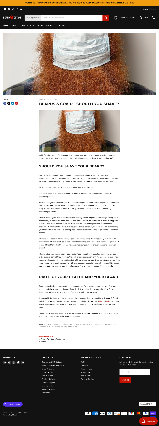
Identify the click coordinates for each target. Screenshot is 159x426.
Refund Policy (86, 372)
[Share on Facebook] (4, 103)
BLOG (40, 25)
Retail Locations (48, 372)
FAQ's (83, 362)
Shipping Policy (87, 369)
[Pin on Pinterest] (16, 103)
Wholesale (46, 393)
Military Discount (48, 389)
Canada (148, 9)
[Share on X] (8, 103)
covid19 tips (55, 326)
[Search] (105, 18)
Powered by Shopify (10, 415)
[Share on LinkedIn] (12, 103)
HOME (5, 25)
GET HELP (62, 25)
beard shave (87, 324)
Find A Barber (47, 376)
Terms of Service (87, 379)
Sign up (125, 379)
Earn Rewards (47, 386)
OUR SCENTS (28, 25)
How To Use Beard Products (53, 365)
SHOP (15, 25)
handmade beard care (69, 326)
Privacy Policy (86, 376)
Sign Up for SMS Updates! (52, 362)
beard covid (78, 324)
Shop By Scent (48, 369)
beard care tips (66, 324)
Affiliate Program (48, 382)
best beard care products (103, 324)
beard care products (53, 324)
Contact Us (85, 365)
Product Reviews (48, 379)
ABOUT (49, 25)
